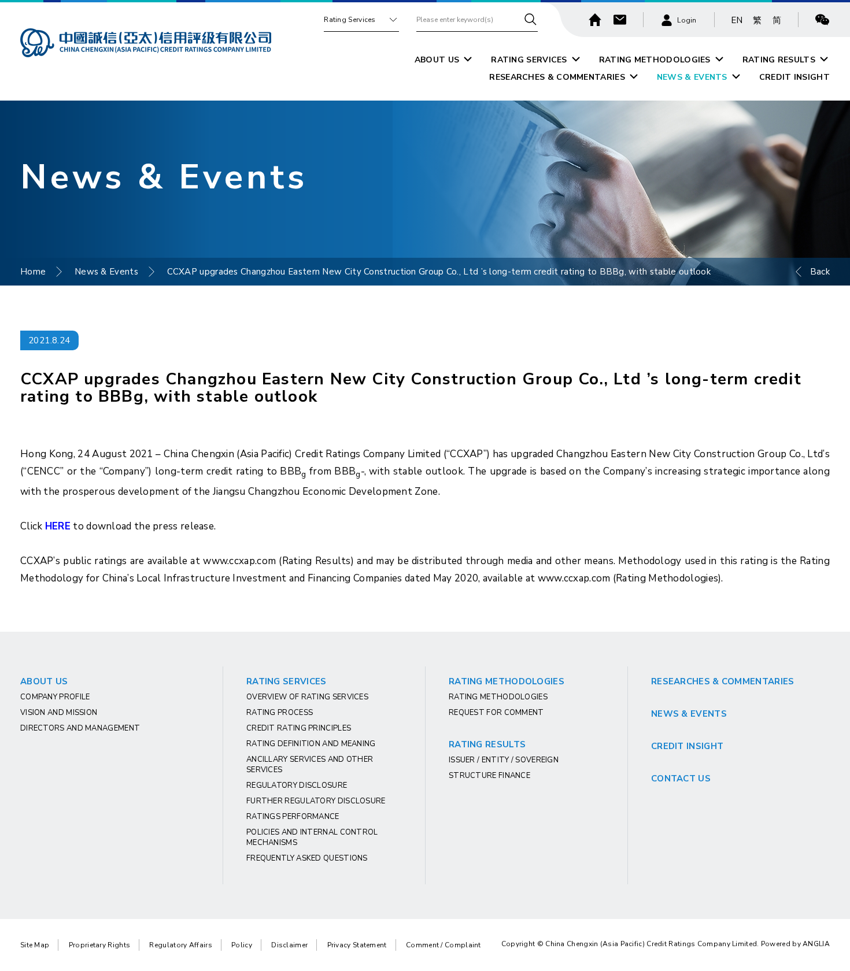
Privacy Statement (357, 945)
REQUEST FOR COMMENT (496, 712)
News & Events (106, 271)
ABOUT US (437, 59)
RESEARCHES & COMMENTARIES (557, 77)
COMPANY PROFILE (55, 697)
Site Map (34, 945)
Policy (241, 945)
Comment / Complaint (443, 945)
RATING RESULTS (778, 59)
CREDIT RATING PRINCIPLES (298, 728)
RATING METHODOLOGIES (655, 59)
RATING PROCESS (279, 712)
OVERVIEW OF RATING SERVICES (307, 697)
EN (737, 20)
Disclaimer (289, 945)
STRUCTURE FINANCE (489, 775)
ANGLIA (816, 943)
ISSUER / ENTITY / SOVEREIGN (504, 760)
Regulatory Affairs (180, 945)
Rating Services (350, 19)
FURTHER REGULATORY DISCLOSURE (316, 801)
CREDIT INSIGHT (794, 77)
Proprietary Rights (99, 945)
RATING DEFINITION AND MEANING (311, 744)
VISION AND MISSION (58, 712)
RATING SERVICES (529, 59)
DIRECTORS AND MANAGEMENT (80, 728)
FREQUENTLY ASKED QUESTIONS (307, 858)
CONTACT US (681, 778)
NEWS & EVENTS (692, 77)
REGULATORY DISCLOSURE (296, 785)
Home (33, 271)
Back (820, 271)
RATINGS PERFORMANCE (292, 816)
